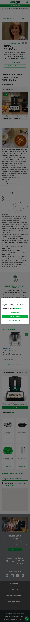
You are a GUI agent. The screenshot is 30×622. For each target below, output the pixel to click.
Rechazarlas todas (15, 312)
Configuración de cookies (15, 320)
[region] (15, 311)
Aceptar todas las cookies (14, 316)
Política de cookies (17, 308)
